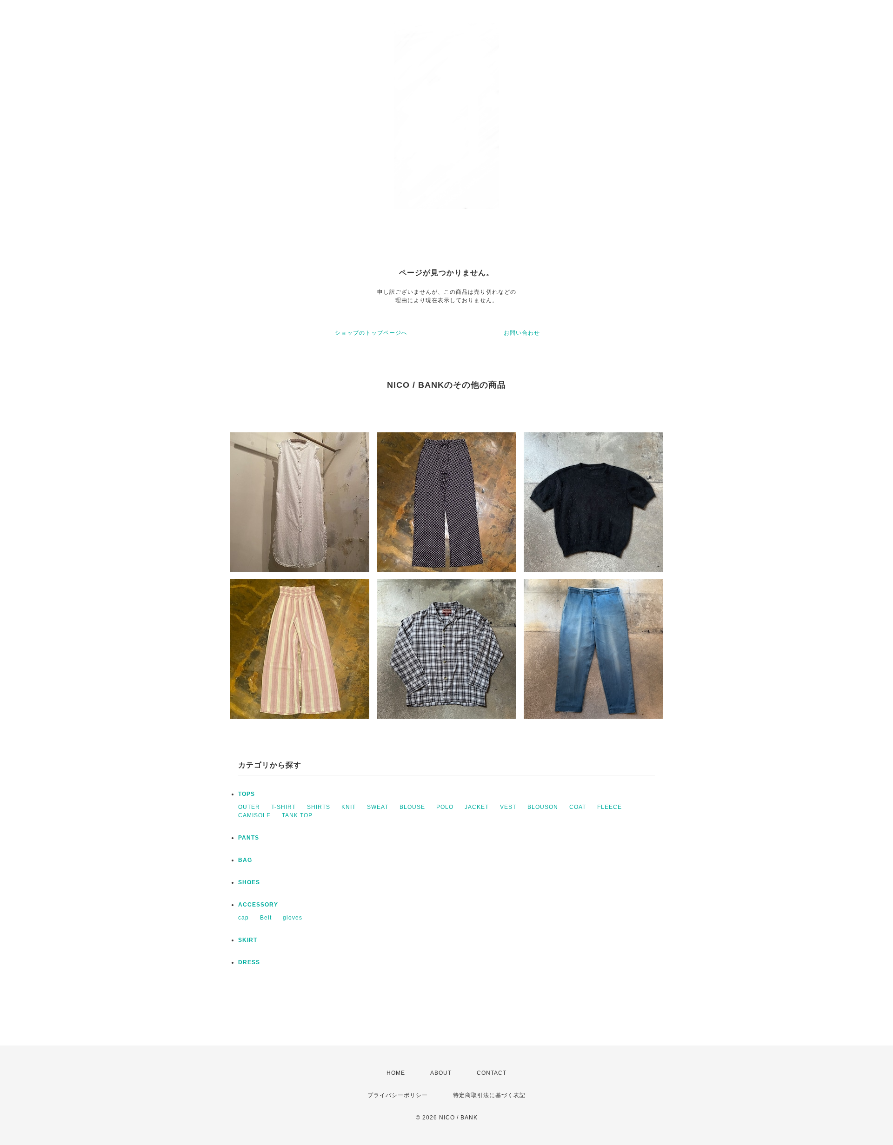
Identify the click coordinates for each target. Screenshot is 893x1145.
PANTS (248, 837)
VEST (508, 807)
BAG (245, 860)
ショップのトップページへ (371, 333)
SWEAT (377, 807)
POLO (444, 807)
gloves (292, 917)
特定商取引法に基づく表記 (489, 1095)
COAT (577, 807)
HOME (396, 1073)
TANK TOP (297, 815)
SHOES (249, 882)
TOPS (246, 794)
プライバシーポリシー (397, 1095)
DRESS (249, 962)
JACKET (477, 807)
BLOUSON (542, 807)
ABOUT (441, 1073)
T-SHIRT (283, 807)
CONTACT (491, 1073)
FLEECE (609, 807)
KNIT (348, 807)
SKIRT (247, 940)
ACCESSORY (258, 904)
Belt (266, 917)
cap (243, 917)
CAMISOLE (254, 815)
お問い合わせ (522, 333)
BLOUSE (412, 807)
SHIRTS (318, 807)
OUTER (249, 807)
